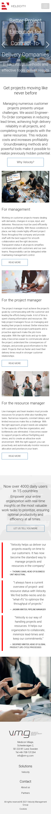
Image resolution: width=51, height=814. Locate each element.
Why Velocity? (25, 162)
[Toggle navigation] (45, 6)
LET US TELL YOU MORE (26, 528)
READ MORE (15, 262)
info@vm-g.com (25, 755)
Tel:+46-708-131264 (26, 752)
